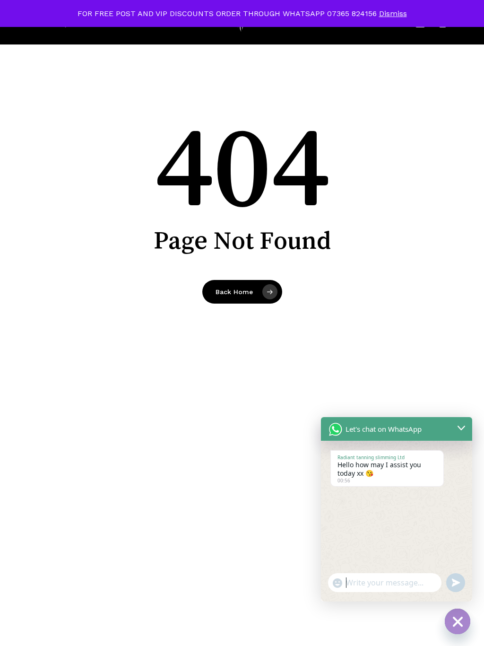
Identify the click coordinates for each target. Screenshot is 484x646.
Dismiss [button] (393, 13)
